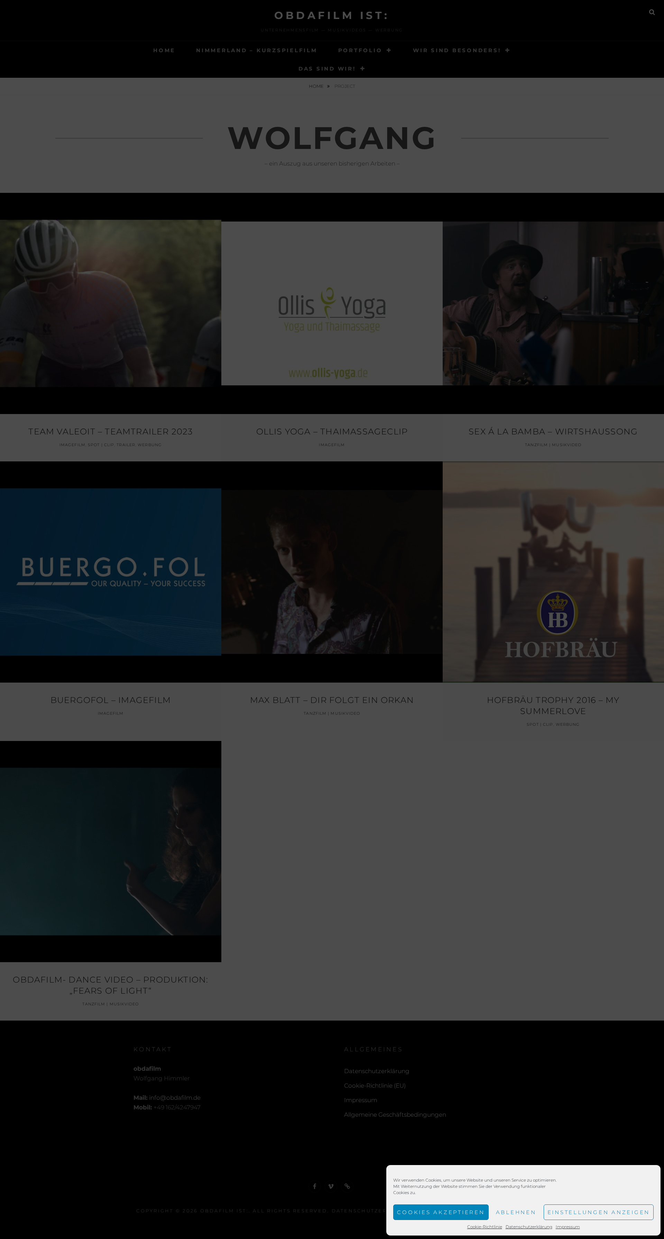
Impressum (568, 1226)
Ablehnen (516, 1212)
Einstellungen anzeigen (598, 1212)
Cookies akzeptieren (441, 1212)
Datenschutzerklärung (529, 1226)
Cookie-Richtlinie (484, 1226)
